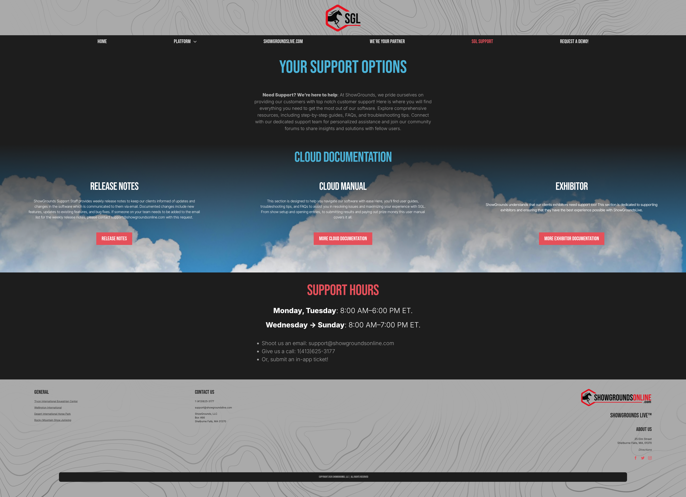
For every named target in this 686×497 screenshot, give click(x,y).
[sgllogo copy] (343, 5)
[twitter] (643, 458)
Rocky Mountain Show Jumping (52, 420)
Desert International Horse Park (52, 413)
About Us (644, 429)
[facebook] (635, 458)
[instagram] (650, 458)
